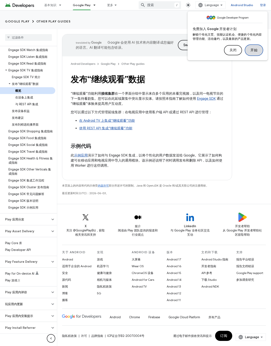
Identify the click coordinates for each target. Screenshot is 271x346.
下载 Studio (209, 280)
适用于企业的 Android (76, 266)
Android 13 (174, 286)
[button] (27, 70)
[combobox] (160, 5)
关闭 (233, 50)
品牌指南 (97, 336)
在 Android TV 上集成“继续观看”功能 (107, 121)
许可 (84, 336)
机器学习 (103, 266)
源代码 (66, 280)
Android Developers (83, 64)
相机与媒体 (104, 280)
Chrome (134, 317)
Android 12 (174, 293)
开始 (253, 50)
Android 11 (174, 300)
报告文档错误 (245, 266)
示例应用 (81, 155)
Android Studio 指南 (214, 259)
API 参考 (206, 273)
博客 (65, 293)
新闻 (65, 286)
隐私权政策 (104, 286)
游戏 (100, 259)
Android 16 (174, 266)
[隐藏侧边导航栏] (51, 338)
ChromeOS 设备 (142, 273)
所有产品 (214, 317)
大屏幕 (136, 259)
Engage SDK (206, 99)
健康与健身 (104, 273)
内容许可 (103, 185)
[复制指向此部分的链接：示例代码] (95, 146)
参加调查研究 (245, 280)
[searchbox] (28, 37)
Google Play (82, 5)
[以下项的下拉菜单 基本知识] (62, 5)
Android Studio (242, 5)
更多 (110, 5)
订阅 (223, 336)
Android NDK (210, 286)
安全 (65, 273)
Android (67, 259)
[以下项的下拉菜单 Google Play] (96, 5)
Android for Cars (143, 280)
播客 (65, 300)
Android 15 (174, 273)
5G (99, 293)
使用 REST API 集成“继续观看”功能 (105, 128)
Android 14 (174, 280)
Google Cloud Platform (184, 317)
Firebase (154, 317)
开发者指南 (208, 266)
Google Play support (249, 273)
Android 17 (174, 259)
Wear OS (138, 266)
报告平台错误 (245, 259)
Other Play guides (53, 21)
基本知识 (50, 5)
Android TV (139, 286)
